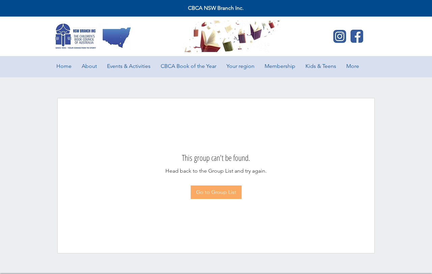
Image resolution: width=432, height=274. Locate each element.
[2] (340, 36)
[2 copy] (356, 36)
